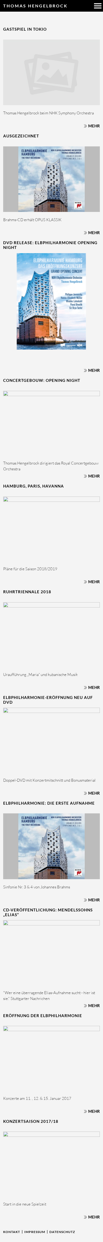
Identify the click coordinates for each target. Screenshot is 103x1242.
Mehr (93, 125)
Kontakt (11, 1232)
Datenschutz (62, 1232)
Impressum (34, 1232)
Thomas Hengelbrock (35, 5)
